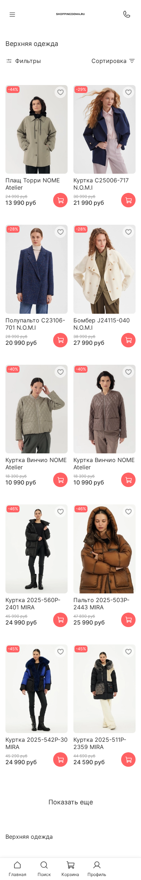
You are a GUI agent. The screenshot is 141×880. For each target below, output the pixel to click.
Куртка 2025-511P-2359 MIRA (99, 743)
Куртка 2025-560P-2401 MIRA (32, 603)
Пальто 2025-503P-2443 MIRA (101, 603)
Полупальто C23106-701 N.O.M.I (35, 324)
